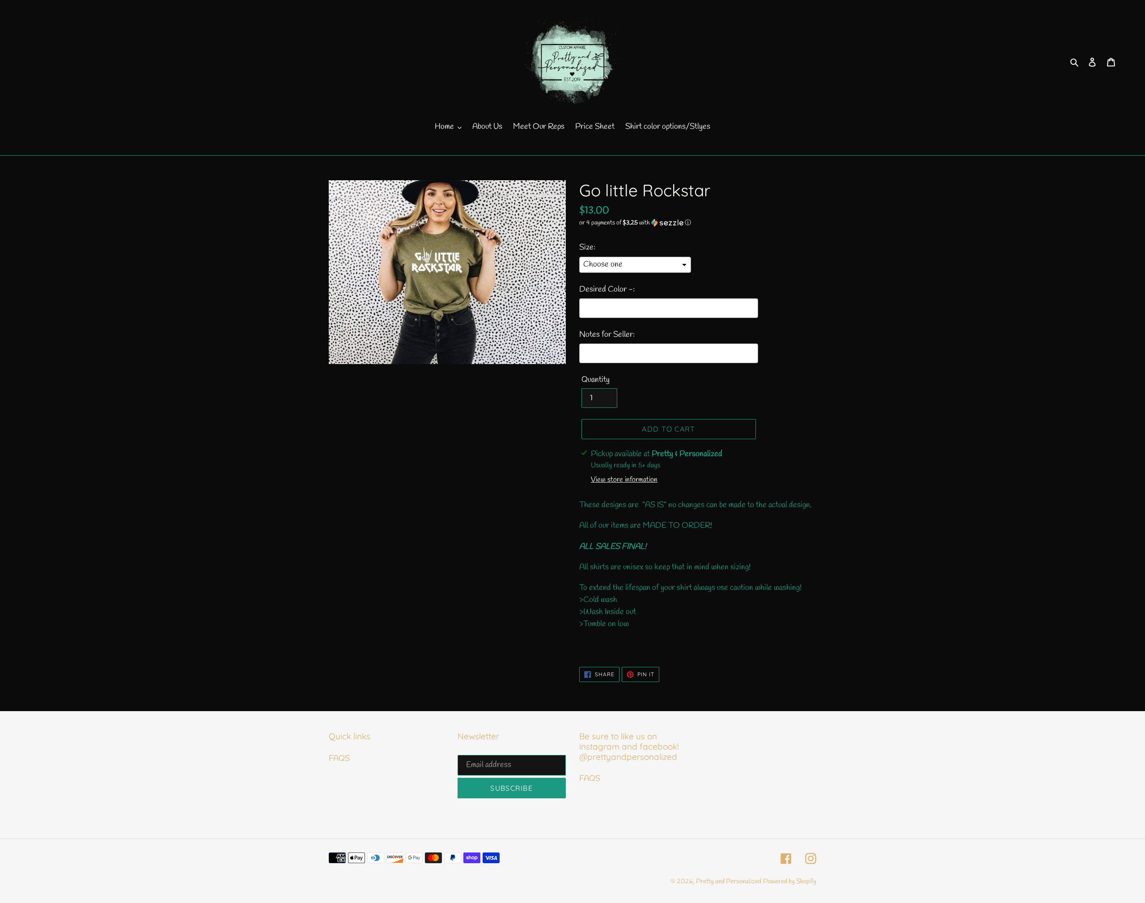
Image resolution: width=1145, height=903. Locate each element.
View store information (624, 479)
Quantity (595, 379)
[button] (635, 223)
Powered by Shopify (789, 881)
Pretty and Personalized (728, 881)
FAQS (339, 758)
